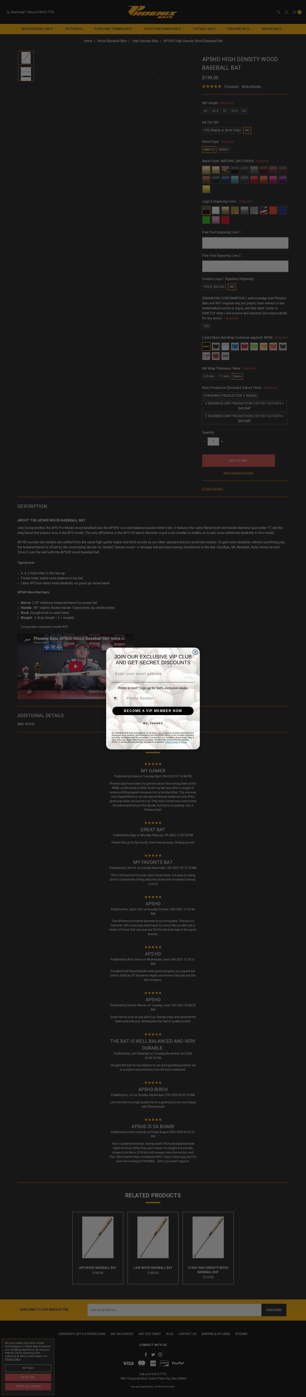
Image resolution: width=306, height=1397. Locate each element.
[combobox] (118, 698)
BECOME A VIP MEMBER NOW (153, 711)
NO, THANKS (153, 723)
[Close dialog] (195, 652)
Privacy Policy (171, 742)
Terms (184, 742)
